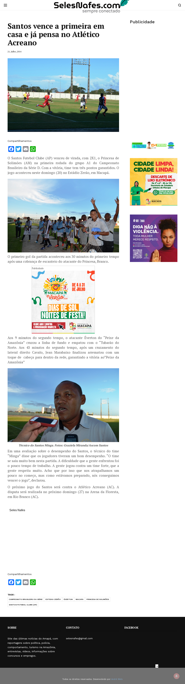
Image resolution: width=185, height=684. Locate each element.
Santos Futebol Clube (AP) (23, 605)
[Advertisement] (63, 544)
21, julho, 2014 (14, 51)
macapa (79, 599)
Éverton (68, 599)
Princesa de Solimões (98, 599)
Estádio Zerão (53, 599)
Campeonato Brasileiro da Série (25, 599)
